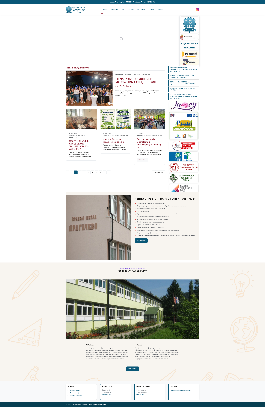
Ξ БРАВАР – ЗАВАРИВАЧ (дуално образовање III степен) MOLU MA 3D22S (182, 83)
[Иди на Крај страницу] (109, 172)
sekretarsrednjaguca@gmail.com (180, 390)
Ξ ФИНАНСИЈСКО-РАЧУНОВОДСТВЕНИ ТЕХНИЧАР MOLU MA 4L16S (182, 77)
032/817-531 (140, 395)
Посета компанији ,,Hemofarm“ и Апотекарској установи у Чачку (149, 143)
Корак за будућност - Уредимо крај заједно (113, 140)
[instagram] (197, 9)
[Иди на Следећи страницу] (105, 172)
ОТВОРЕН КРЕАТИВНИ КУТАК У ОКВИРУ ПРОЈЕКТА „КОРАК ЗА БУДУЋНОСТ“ (79, 145)
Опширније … (142, 160)
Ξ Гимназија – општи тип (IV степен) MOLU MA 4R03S (183, 89)
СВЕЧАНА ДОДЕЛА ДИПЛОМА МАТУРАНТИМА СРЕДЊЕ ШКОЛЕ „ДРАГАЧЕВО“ (136, 82)
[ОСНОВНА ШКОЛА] (76, 9)
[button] (107, 10)
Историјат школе (73, 390)
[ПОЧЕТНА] (102, 10)
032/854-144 (106, 395)
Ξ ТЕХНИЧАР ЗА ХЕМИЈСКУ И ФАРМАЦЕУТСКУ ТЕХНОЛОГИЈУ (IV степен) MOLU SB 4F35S (183, 69)
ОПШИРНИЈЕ (141, 240)
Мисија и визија (73, 393)
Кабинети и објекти (74, 395)
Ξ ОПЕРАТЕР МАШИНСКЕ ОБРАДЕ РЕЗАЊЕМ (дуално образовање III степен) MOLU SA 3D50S (183, 96)
